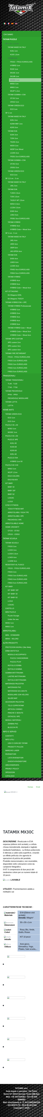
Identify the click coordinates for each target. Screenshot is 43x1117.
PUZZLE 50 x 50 (11, 436)
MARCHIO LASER (12, 750)
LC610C (11, 498)
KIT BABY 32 (13, 594)
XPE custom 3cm (14, 346)
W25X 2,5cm (15, 204)
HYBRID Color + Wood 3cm (20, 229)
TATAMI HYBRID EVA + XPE (16, 302)
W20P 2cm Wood (16, 149)
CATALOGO (9, 776)
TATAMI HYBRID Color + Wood (19, 328)
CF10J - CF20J (13, 531)
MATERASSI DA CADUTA (17, 691)
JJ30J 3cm (14, 215)
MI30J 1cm (14, 84)
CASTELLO (9, 608)
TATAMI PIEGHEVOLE (13, 391)
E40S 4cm (14, 259)
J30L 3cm (13, 186)
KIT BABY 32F (13, 590)
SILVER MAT (12, 698)
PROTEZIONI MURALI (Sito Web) (18, 647)
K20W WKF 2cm (16, 124)
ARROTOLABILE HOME (14, 523)
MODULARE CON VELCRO (18, 695)
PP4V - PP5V (13, 395)
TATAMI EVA (12, 58)
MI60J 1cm (14, 87)
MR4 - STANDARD (12, 635)
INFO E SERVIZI (9, 732)
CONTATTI (9, 736)
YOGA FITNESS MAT (16, 509)
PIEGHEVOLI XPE (15, 520)
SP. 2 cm (8, 113)
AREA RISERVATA (12, 765)
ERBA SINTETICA (12, 651)
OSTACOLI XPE (14, 716)
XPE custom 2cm (14, 342)
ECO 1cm (13, 109)
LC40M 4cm (12, 561)
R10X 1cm (14, 69)
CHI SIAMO (8, 34)
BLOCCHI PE (13, 727)
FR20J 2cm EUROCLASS (20, 157)
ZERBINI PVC (13, 724)
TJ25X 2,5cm (15, 193)
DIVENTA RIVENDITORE (17, 761)
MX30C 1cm (14, 80)
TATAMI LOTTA (11, 402)
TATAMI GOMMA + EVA (17, 95)
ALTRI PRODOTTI (10, 643)
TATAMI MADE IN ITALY (17, 47)
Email (38, 787)
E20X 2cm (14, 135)
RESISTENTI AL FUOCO (14, 565)
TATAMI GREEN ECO (16, 106)
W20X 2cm (14, 146)
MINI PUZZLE (10, 612)
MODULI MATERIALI (13, 720)
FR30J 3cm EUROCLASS (20, 218)
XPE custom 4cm (14, 350)
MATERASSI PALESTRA (14, 684)
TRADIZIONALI (9, 376)
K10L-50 (13, 443)
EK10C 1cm (14, 73)
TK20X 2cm (14, 142)
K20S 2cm (14, 127)
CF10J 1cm (14, 98)
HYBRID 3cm (15, 226)
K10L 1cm (14, 51)
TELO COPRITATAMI (16, 705)
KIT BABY (9, 483)
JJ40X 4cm (14, 262)
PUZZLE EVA (13, 458)
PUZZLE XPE (13, 440)
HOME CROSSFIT (12, 527)
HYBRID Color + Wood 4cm (20, 288)
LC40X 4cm (14, 266)
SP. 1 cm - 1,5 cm (12, 44)
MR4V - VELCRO (11, 639)
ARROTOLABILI (9, 631)
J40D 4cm (14, 244)
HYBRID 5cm (15, 284)
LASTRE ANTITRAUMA (16, 676)
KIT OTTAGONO (11, 291)
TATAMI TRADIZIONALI (14, 380)
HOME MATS (8, 410)
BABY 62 (11, 494)
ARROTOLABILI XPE (16, 516)
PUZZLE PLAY (15, 662)
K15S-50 (13, 447)
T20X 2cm (14, 138)
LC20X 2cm (14, 153)
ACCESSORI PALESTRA (14, 702)
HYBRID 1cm (15, 65)
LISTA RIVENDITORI (15, 758)
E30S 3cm (14, 211)
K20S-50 (13, 450)
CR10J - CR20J (14, 534)
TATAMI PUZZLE (10, 39)
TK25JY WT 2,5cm (17, 200)
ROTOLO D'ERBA (14, 665)
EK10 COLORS (13, 476)
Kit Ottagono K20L (15, 295)
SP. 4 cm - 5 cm (11, 233)
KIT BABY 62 (13, 597)
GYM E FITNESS (11, 505)
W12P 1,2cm (15, 91)
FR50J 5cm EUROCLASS (20, 273)
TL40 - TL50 (12, 384)
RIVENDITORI (10, 754)
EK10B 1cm (14, 76)
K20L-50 (13, 454)
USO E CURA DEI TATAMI (17, 743)
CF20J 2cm (14, 164)
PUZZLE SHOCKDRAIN (19, 658)
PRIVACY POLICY (12, 769)
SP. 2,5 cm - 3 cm (12, 178)
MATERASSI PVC (14, 687)
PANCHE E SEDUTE (15, 713)
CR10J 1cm (14, 102)
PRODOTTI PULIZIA (15, 747)
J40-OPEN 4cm (16, 251)
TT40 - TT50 (12, 387)
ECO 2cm (13, 175)
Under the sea (13, 619)
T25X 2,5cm (14, 197)
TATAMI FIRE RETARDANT (15, 353)
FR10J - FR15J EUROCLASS (21, 62)
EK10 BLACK (13, 480)
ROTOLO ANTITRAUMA (17, 680)
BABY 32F (12, 491)
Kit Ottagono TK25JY (16, 299)
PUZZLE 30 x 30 (11, 425)
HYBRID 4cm (15, 280)
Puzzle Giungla (13, 616)
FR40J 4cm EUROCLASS (20, 269)
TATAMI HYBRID (14, 222)
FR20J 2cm (12, 546)
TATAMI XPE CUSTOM (14, 339)
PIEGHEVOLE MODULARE (18, 398)
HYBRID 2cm (15, 313)
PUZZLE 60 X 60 (11, 465)
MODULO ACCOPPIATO (17, 654)
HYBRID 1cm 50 (16, 461)
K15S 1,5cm (14, 55)
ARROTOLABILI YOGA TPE (18, 512)
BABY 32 (11, 487)
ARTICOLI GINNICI (15, 709)
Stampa (30, 787)
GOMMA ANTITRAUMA (14, 673)
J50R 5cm (14, 248)
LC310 (10, 501)
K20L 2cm (14, 120)
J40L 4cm (13, 240)
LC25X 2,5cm (15, 208)
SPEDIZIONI (10, 772)
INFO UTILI (9, 739)
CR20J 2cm (14, 167)
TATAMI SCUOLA (10, 538)
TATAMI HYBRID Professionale (19, 306)
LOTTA (10, 406)
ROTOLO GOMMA (15, 669)
